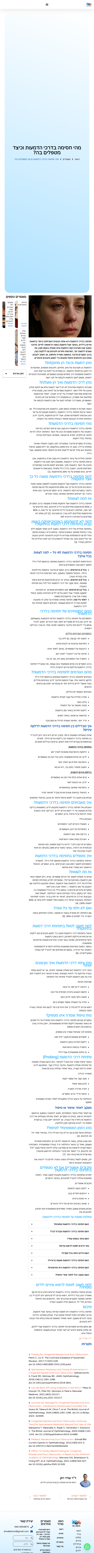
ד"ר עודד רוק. (85, 1338)
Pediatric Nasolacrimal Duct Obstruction (52, 1439)
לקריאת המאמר (24, 325)
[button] (47, 4)
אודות (61, 1533)
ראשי (61, 1529)
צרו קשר (59, 1546)
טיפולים (60, 1538)
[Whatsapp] (87, 1546)
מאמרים (59, 1542)
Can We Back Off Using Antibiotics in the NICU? (56, 1387)
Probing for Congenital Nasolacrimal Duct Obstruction (59, 1354)
